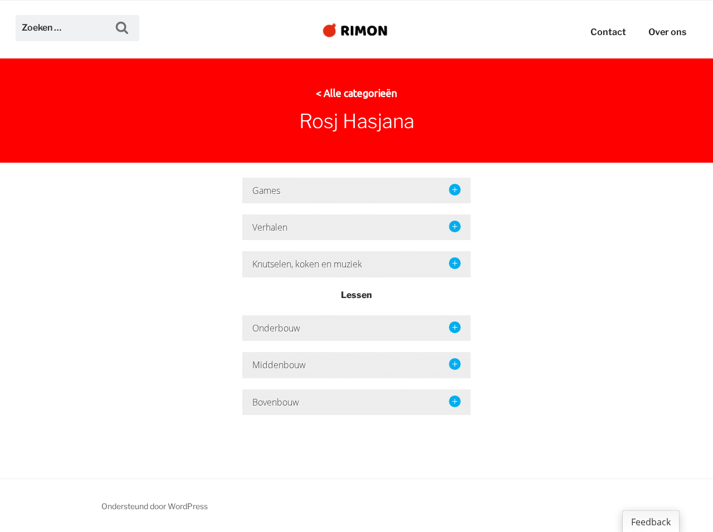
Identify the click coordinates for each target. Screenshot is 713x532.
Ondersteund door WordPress (154, 506)
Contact (608, 31)
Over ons (667, 31)
